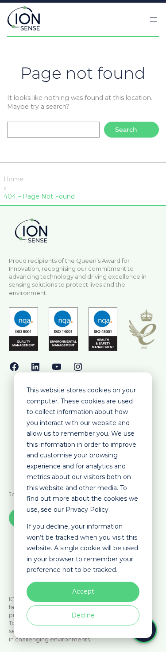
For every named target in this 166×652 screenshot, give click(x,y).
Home (13, 179)
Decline (83, 615)
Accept (83, 591)
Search (126, 130)
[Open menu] (153, 19)
